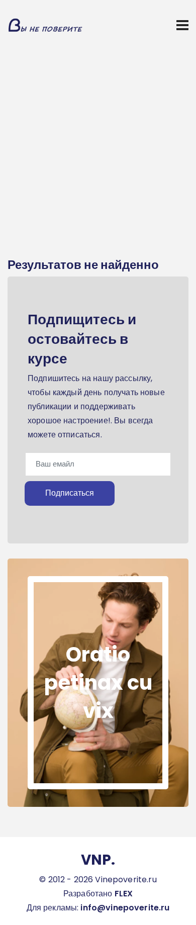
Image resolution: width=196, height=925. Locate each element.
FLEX (124, 893)
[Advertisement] (98, 153)
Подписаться (69, 493)
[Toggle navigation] (182, 25)
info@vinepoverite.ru (124, 907)
